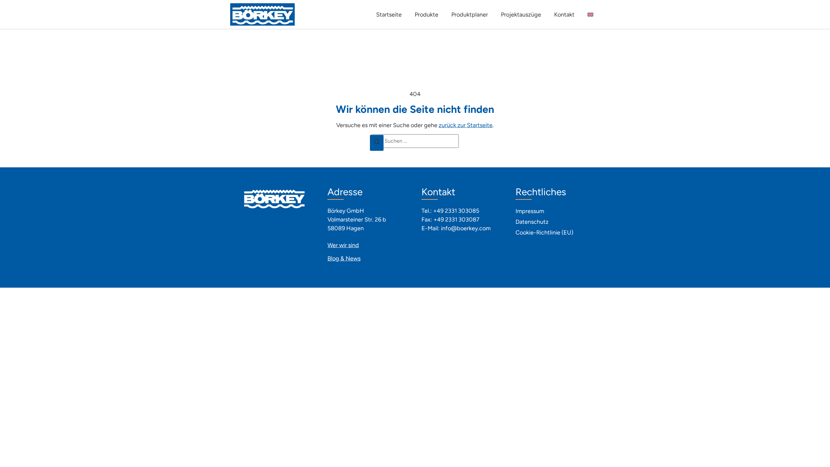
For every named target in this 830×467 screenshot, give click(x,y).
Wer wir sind (343, 245)
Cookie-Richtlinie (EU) (544, 232)
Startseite (389, 14)
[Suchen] (377, 143)
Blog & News (344, 258)
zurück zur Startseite (465, 125)
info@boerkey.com (466, 228)
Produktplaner (469, 14)
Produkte (426, 14)
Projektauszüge (521, 14)
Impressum (530, 211)
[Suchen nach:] (415, 141)
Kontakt (564, 14)
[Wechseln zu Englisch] (590, 14)
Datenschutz (532, 221)
